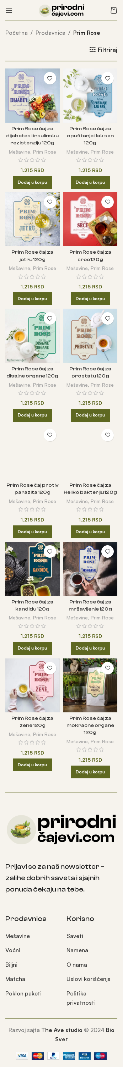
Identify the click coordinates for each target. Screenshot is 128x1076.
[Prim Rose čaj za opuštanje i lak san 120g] (90, 95)
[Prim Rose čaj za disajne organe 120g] (32, 336)
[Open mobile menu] (9, 10)
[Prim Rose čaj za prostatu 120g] (90, 336)
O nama (76, 964)
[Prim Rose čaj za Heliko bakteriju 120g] (90, 452)
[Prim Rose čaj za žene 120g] (32, 685)
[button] (32, 182)
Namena (77, 950)
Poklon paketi (23, 993)
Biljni (11, 964)
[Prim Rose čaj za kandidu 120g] (32, 569)
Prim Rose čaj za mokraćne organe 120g (90, 725)
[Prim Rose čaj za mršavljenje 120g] (90, 569)
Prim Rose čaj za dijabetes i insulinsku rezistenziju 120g (32, 136)
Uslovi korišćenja (88, 978)
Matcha (15, 978)
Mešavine (19, 152)
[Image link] (61, 828)
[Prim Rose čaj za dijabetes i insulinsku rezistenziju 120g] (32, 95)
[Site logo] (61, 9)
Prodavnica (50, 32)
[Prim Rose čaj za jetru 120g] (32, 219)
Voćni (12, 950)
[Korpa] (114, 10)
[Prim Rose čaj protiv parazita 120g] (32, 452)
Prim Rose (44, 152)
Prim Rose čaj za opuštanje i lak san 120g (90, 136)
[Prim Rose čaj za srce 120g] (90, 219)
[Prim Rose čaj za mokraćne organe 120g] (90, 685)
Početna (16, 32)
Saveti (74, 935)
